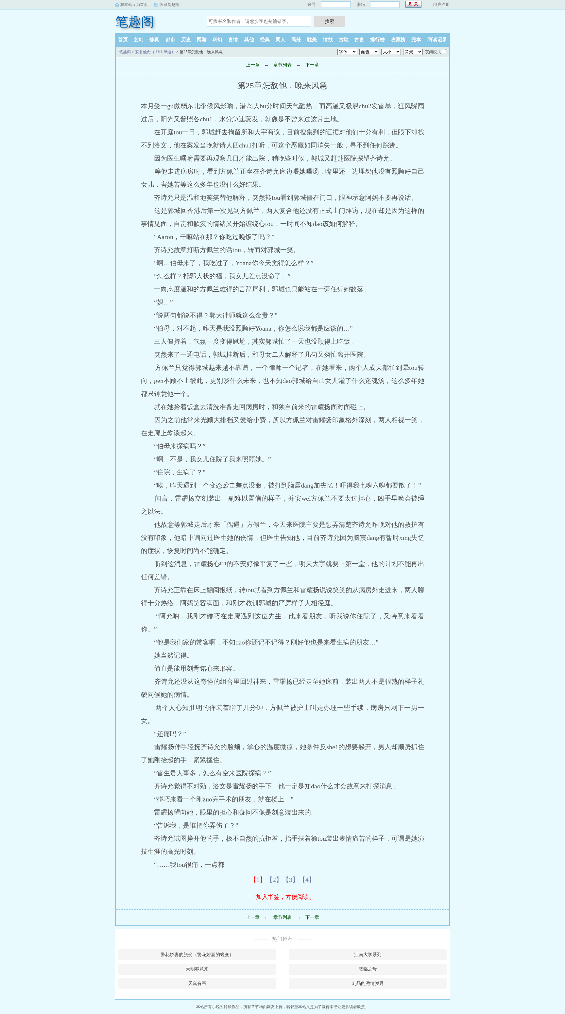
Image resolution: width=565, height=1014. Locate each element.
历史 (186, 39)
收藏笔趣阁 (169, 4)
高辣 (296, 39)
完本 (416, 39)
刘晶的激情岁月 (368, 983)
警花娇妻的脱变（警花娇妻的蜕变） (197, 954)
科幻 (217, 39)
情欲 (328, 39)
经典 (265, 39)
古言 (359, 39)
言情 (233, 39)
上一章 (253, 64)
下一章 (312, 64)
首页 (123, 39)
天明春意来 (197, 969)
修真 (154, 39)
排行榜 (377, 39)
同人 (280, 39)
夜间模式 (433, 52)
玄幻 (139, 39)
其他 (249, 39)
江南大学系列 (368, 954)
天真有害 (197, 983)
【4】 (307, 879)
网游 (202, 39)
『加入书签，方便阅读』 (282, 897)
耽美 (312, 39)
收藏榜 (398, 39)
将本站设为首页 (134, 4)
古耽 (344, 39)
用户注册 (441, 4)
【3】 (290, 879)
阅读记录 (437, 39)
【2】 (274, 879)
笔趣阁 (134, 21)
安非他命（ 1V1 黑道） (155, 52)
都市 (170, 39)
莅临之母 (368, 969)
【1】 (258, 879)
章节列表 (282, 64)
